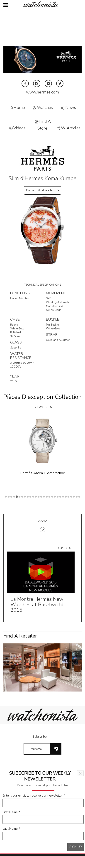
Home (19, 107)
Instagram (36, 83)
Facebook (25, 83)
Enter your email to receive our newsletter (33, 795)
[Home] (42, 4)
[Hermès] (43, 158)
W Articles (70, 128)
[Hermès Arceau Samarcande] (42, 441)
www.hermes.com (42, 92)
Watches (45, 107)
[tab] (42, 526)
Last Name (11, 829)
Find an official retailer (39, 190)
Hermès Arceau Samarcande (42, 473)
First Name (11, 812)
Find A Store (44, 125)
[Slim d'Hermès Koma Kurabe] (42, 230)
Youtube (48, 83)
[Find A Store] (42, 667)
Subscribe (39, 736)
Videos (19, 128)
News (70, 107)
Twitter (59, 83)
